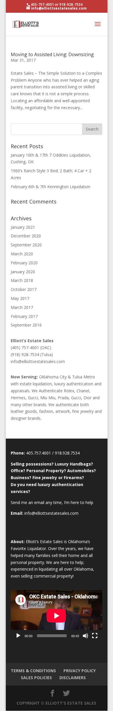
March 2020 (22, 253)
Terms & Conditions (33, 670)
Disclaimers (72, 677)
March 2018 (22, 280)
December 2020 (26, 236)
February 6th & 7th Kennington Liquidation (50, 186)
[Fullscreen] (95, 636)
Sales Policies (36, 677)
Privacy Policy (79, 670)
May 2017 (20, 298)
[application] (56, 616)
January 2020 (23, 271)
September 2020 (26, 245)
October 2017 (24, 289)
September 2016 (26, 325)
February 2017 (24, 316)
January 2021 (23, 227)
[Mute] (85, 636)
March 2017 (22, 307)
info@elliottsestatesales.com (38, 361)
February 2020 (24, 262)
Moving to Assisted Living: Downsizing (52, 54)
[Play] (18, 636)
